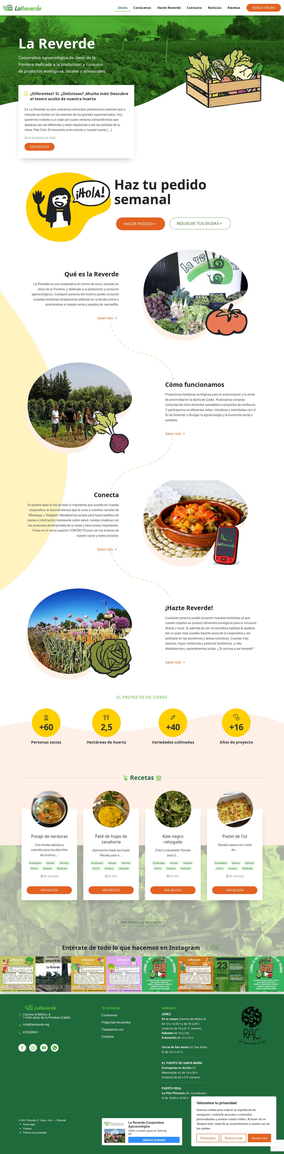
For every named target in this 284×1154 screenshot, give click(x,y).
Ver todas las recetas (139, 922)
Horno (34, 868)
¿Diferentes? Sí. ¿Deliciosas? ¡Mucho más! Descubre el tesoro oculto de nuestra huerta (79, 96)
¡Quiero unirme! (154, 1140)
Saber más (105, 318)
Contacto (194, 8)
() (47, 1016)
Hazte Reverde (169, 8)
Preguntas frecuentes (116, 1022)
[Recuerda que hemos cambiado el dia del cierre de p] (160, 974)
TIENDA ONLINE (263, 8)
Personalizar (208, 1138)
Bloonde (61, 1120)
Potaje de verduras (49, 836)
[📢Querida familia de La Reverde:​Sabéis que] (266, 974)
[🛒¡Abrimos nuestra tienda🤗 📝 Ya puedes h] (18, 974)
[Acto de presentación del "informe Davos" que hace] (231, 974)
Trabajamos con (112, 1029)
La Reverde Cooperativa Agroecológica (146, 1124)
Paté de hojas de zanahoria (111, 839)
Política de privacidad (35, 1132)
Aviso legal (29, 1124)
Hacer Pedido (138, 223)
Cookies (27, 1128)
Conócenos (142, 8)
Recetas (234, 8)
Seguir (214, 947)
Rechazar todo (234, 1138)
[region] (233, 1121)
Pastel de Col (234, 836)
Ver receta (49, 890)
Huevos (47, 868)
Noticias (214, 8)
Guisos (50, 863)
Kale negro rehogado (172, 839)
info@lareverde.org (36, 1024)
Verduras (62, 868)
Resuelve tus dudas (198, 223)
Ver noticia (39, 147)
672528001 (31, 1032)
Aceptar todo (259, 1138)
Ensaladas (35, 863)
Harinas (64, 863)
